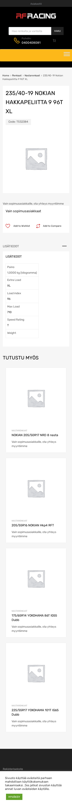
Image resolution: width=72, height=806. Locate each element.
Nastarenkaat (32, 75)
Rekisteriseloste (13, 769)
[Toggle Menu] (67, 55)
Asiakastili (36, 3)
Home (5, 75)
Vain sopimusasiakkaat (23, 211)
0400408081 (31, 42)
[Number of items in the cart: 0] (54, 40)
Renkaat (17, 75)
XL (9, 285)
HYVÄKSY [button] (14, 796)
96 (8, 299)
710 (9, 312)
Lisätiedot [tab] (11, 246)
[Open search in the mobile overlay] (36, 31)
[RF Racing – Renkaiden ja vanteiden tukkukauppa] (36, 18)
